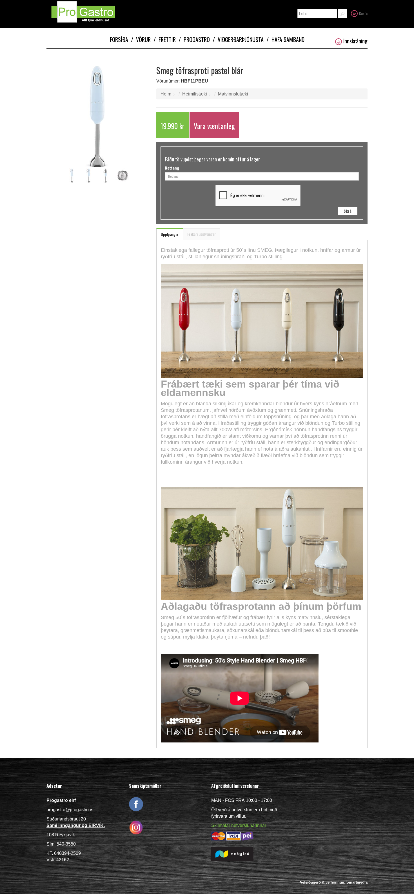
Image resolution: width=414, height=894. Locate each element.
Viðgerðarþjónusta (238, 39)
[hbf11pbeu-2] (88, 175)
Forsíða (119, 39)
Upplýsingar (170, 234)
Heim (166, 94)
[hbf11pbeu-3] (105, 175)
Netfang (172, 168)
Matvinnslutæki (233, 94)
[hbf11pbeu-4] (122, 175)
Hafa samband (285, 39)
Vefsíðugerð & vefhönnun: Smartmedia (334, 882)
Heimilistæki (194, 94)
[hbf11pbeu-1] (71, 175)
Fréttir (164, 39)
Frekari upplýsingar (201, 234)
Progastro (194, 39)
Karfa (363, 13)
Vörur (141, 39)
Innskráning (355, 41)
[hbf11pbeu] (97, 116)
